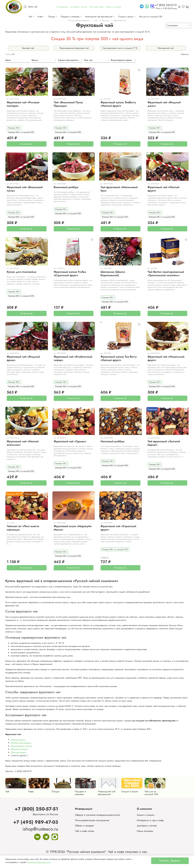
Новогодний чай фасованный (98, 16)
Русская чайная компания (78, 20)
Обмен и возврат (84, 825)
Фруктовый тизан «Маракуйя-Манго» (73, 528)
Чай (30, 16)
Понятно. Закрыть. (170, 861)
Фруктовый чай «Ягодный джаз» (164, 104)
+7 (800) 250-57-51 (36, 808)
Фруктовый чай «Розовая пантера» (23, 104)
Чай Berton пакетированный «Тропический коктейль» (166, 273)
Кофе (40, 16)
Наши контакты (145, 831)
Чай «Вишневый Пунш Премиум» (68, 104)
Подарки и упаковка (70, 16)
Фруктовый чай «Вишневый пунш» (25, 189)
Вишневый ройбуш (66, 187)
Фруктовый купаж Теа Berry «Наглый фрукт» (119, 358)
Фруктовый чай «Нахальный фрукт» (166, 358)
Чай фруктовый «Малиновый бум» (119, 189)
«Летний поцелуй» (19, 749)
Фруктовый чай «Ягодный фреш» (23, 358)
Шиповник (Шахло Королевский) (113, 273)
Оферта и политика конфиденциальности (97, 815)
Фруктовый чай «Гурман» (70, 441)
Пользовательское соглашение (92, 820)
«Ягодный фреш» (18, 752)
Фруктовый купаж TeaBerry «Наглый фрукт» (118, 104)
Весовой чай (28, 48)
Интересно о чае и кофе (150, 820)
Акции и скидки (145, 815)
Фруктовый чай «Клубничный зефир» (73, 358)
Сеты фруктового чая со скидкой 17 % (119, 48)
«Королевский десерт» (21, 745)
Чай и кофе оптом (84, 831)
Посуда (51, 16)
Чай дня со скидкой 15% (150, 16)
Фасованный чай (166, 48)
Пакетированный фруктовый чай (74, 48)
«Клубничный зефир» (21, 742)
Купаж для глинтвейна (21, 272)
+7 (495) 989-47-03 (35, 822)
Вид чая (105, 20)
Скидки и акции (125, 16)
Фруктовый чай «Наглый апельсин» (23, 443)
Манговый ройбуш (112, 441)
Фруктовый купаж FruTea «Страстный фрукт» (70, 273)
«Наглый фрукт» (18, 739)
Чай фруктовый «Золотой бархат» (164, 443)
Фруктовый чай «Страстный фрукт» (118, 528)
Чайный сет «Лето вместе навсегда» (23, 528)
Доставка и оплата (147, 825)
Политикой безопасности (38, 862)
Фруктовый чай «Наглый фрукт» (163, 189)
